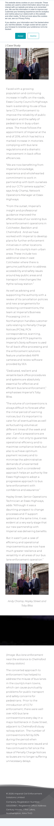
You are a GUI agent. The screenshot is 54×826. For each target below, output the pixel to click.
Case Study (14, 45)
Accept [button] (20, 36)
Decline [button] (33, 36)
